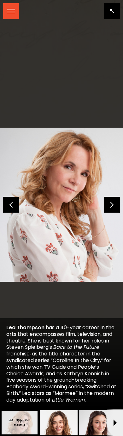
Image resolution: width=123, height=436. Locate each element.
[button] (11, 205)
